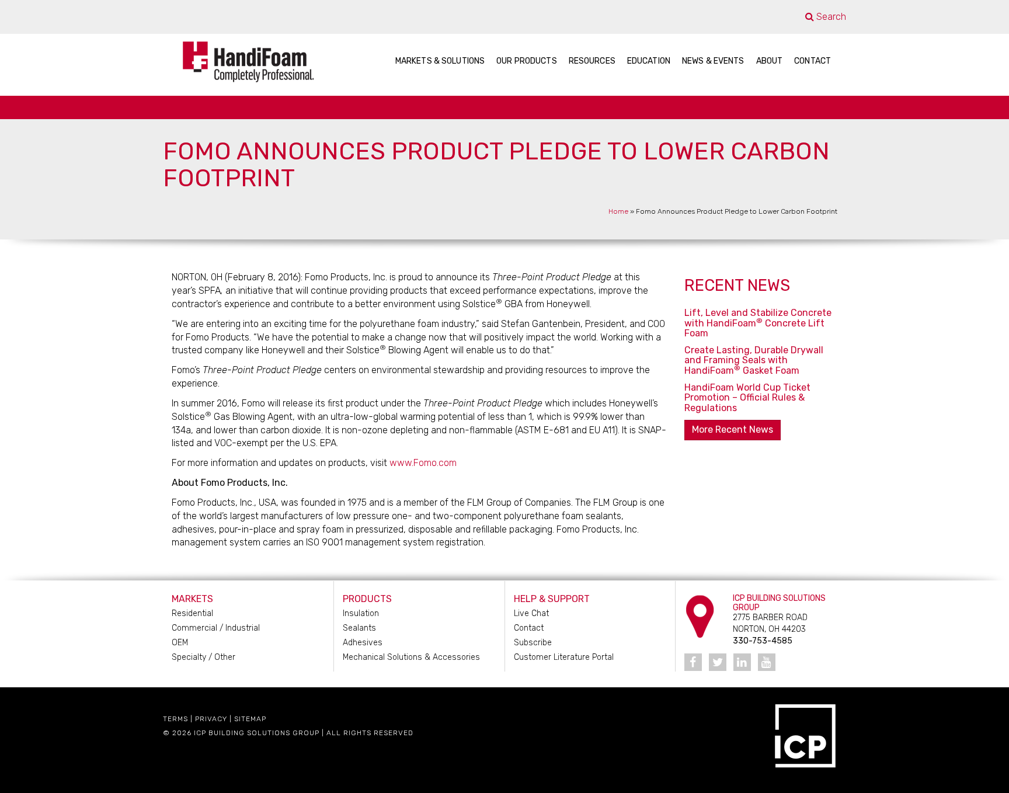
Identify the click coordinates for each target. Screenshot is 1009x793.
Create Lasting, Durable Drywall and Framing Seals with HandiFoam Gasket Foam (753, 360)
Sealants (359, 628)
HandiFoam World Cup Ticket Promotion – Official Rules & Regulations (747, 397)
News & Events (713, 61)
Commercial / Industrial (216, 628)
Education (648, 61)
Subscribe (533, 643)
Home (618, 211)
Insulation (361, 613)
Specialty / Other (203, 657)
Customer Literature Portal (564, 657)
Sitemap (250, 719)
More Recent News (732, 429)
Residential (192, 613)
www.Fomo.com (423, 462)
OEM (180, 643)
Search (830, 16)
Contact (812, 61)
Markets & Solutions (440, 61)
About (769, 61)
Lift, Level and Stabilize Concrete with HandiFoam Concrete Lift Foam (757, 323)
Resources (592, 61)
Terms (175, 719)
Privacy (211, 719)
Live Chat (531, 613)
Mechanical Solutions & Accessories (411, 657)
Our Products (526, 61)
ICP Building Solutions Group (256, 733)
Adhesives (362, 643)
